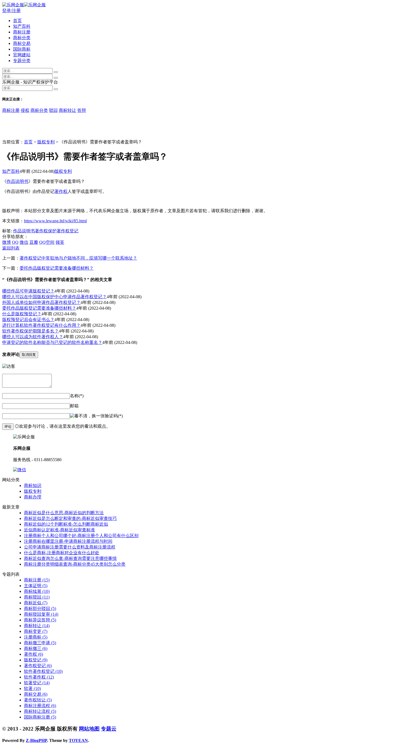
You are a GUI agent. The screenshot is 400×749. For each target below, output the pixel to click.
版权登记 (35, 660)
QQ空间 (46, 242)
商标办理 (32, 497)
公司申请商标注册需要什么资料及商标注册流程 (69, 547)
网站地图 (89, 729)
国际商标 (21, 49)
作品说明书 (17, 181)
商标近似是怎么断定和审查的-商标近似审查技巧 (70, 518)
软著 (32, 688)
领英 (60, 242)
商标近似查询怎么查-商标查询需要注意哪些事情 (70, 558)
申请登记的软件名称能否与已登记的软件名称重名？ (52, 342)
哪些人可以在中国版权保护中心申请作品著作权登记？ (54, 296)
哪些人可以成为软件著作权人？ (32, 336)
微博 (6, 242)
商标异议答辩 (40, 620)
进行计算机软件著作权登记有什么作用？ (41, 325)
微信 (24, 242)
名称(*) (77, 395)
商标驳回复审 (41, 614)
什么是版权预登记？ (21, 314)
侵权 (25, 110)
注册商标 (35, 637)
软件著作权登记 (43, 671)
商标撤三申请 (40, 642)
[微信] (19, 469)
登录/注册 (11, 10)
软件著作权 (39, 677)
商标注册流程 (40, 705)
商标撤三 (35, 648)
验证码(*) (114, 416)
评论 (7, 426)
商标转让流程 (40, 711)
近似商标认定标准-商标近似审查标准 (59, 530)
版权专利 (46, 142)
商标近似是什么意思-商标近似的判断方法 (64, 512)
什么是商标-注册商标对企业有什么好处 (61, 552)
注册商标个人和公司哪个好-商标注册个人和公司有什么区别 (81, 535)
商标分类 (21, 37)
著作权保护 (46, 231)
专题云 (108, 729)
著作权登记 (67, 231)
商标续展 (37, 591)
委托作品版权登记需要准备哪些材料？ (57, 268)
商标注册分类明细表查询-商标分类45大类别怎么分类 (74, 564)
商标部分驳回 (40, 608)
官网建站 (21, 55)
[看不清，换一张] (87, 416)
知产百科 (21, 26)
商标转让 (67, 110)
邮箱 (74, 405)
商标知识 (32, 485)
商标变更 (35, 631)
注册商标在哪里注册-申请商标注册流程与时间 (68, 541)
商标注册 (21, 32)
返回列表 (11, 248)
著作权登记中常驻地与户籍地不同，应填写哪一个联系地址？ (78, 258)
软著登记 (37, 682)
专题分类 (21, 60)
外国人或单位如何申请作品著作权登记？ (41, 302)
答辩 (81, 110)
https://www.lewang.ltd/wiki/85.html (55, 220)
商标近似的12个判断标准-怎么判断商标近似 (66, 524)
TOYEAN (78, 740)
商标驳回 (37, 597)
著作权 (60, 191)
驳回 (53, 110)
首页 (17, 20)
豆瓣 (33, 242)
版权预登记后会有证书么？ (28, 319)
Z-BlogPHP (36, 740)
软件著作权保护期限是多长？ (30, 331)
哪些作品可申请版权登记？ (28, 291)
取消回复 (29, 355)
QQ (15, 242)
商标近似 (35, 602)
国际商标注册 (40, 717)
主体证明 (35, 585)
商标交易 (21, 43)
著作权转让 (38, 700)
